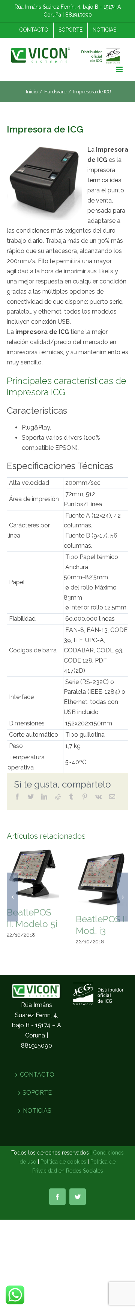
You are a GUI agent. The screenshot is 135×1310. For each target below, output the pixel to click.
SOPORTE (37, 1092)
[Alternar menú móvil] (120, 69)
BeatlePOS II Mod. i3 (101, 925)
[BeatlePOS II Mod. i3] (102, 877)
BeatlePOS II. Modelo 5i (32, 918)
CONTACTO (37, 1074)
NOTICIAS (37, 1110)
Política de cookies (63, 1162)
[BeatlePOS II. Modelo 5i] (33, 873)
